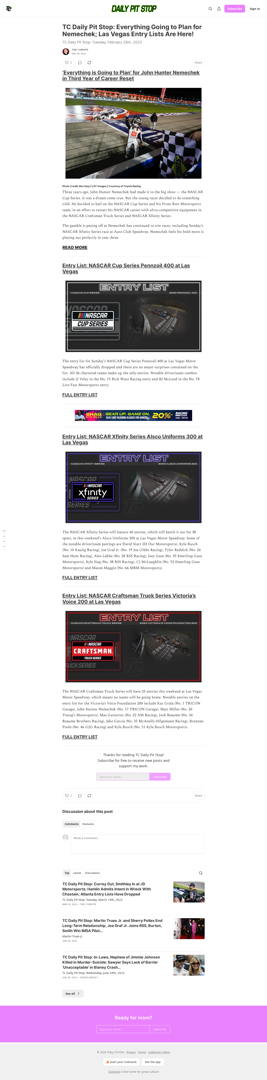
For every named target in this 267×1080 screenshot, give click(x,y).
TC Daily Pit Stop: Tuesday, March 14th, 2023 (92, 900)
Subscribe (235, 9)
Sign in (255, 9)
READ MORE (74, 247)
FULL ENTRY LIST (80, 394)
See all (70, 993)
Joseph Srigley (89, 977)
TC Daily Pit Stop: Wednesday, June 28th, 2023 (93, 973)
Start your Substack (123, 1062)
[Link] (57, 75)
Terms (142, 1052)
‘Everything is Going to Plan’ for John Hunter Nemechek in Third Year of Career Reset (131, 75)
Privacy (131, 1052)
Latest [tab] (77, 873)
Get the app (153, 1062)
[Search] (210, 9)
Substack (114, 1072)
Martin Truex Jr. (72, 936)
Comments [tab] (72, 824)
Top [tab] (67, 873)
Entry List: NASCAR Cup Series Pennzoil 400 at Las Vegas (126, 268)
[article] (133, 896)
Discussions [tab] (92, 873)
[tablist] (79, 824)
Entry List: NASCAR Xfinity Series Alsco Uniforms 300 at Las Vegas (132, 439)
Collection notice (159, 1052)
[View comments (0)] (80, 63)
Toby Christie (80, 49)
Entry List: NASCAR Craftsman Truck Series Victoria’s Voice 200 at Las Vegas (129, 598)
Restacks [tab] (88, 824)
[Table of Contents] (4, 540)
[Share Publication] (219, 9)
